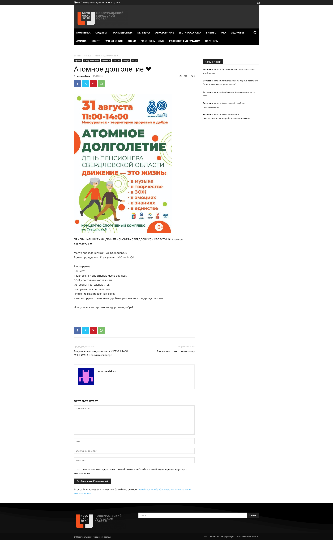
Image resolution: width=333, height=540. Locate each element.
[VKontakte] (258, 2)
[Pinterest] (93, 83)
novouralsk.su (83, 76)
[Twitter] (85, 83)
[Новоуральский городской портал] (102, 521)
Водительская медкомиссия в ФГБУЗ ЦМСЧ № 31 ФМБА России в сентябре (101, 353)
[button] (255, 32)
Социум (126, 60)
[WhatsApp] (101, 83)
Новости (116, 60)
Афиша (87, 55)
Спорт (134, 60)
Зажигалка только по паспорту (176, 351)
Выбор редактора (91, 60)
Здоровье (106, 60)
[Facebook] (77, 83)
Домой (77, 55)
